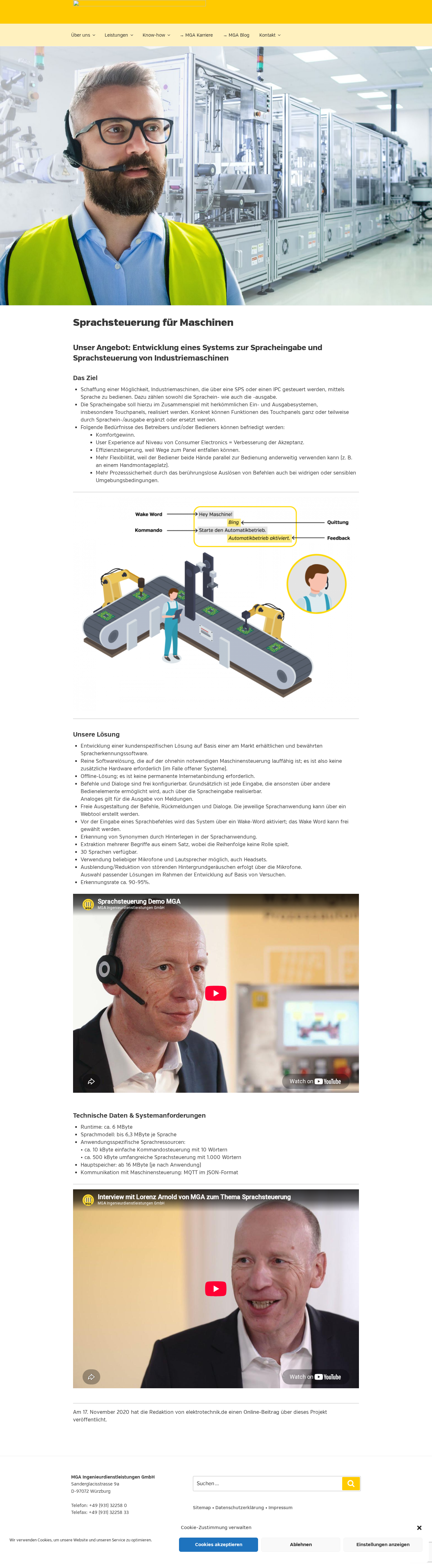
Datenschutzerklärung (239, 1507)
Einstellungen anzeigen (383, 1545)
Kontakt (267, 35)
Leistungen (116, 35)
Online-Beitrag (261, 1412)
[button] (419, 1528)
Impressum (280, 1507)
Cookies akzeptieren (218, 1545)
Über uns (80, 35)
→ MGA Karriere (196, 35)
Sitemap (202, 1507)
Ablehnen (301, 1545)
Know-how (154, 35)
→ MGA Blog (236, 35)
